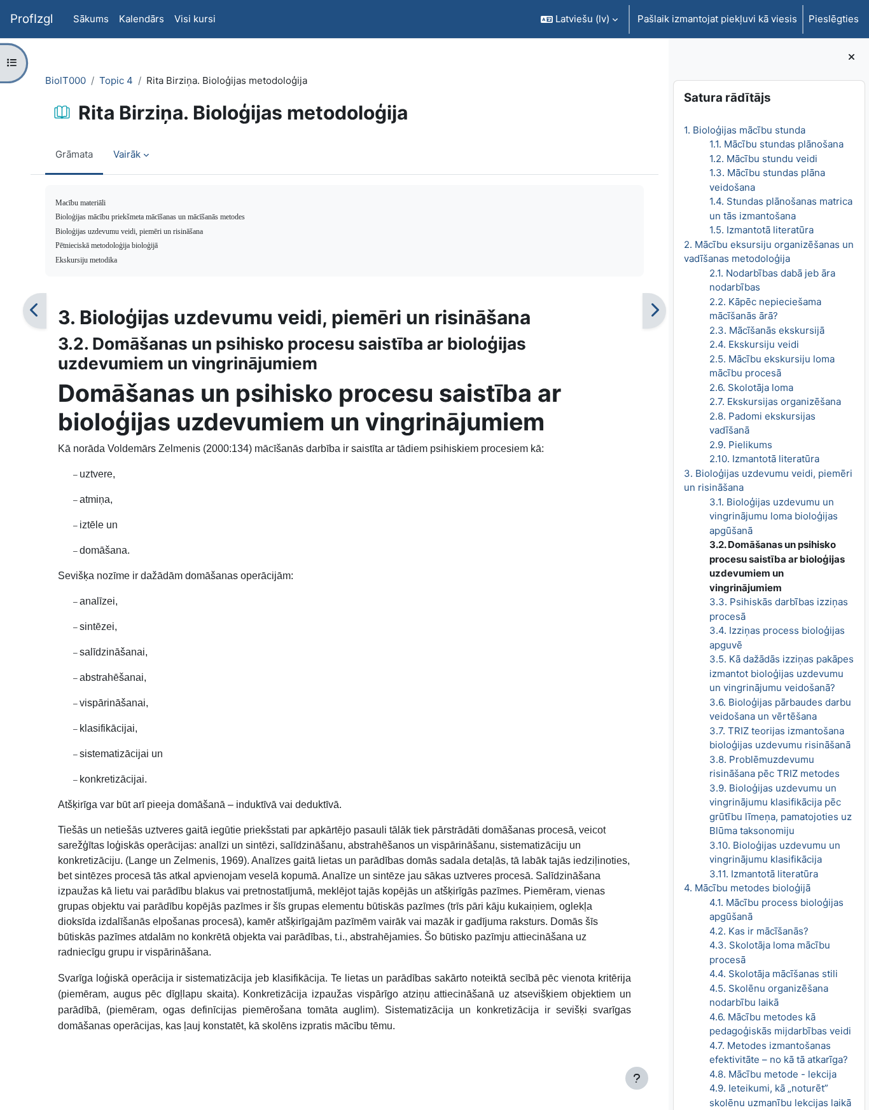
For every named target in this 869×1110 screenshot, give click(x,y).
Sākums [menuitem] (91, 19)
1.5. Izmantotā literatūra (761, 230)
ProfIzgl (31, 18)
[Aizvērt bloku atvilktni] (851, 57)
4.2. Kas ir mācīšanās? (758, 931)
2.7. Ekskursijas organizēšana (774, 401)
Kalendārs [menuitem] (141, 19)
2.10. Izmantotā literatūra (764, 459)
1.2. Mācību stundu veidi (763, 159)
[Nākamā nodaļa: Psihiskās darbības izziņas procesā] (654, 311)
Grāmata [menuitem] (74, 154)
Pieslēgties (834, 19)
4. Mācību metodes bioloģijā (746, 888)
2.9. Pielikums (740, 445)
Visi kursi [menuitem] (195, 19)
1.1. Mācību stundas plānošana (776, 144)
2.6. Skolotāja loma (751, 387)
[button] (579, 19)
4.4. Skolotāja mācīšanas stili (773, 974)
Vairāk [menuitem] (127, 154)
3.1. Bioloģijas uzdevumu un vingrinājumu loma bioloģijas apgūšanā (773, 516)
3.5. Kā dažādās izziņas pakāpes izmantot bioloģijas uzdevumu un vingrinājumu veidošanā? (781, 673)
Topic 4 (116, 80)
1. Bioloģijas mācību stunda (744, 130)
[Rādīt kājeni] (636, 1078)
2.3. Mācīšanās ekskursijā (766, 330)
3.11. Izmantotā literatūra (763, 874)
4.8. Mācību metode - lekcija (772, 1074)
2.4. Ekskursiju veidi (753, 344)
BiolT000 (65, 80)
